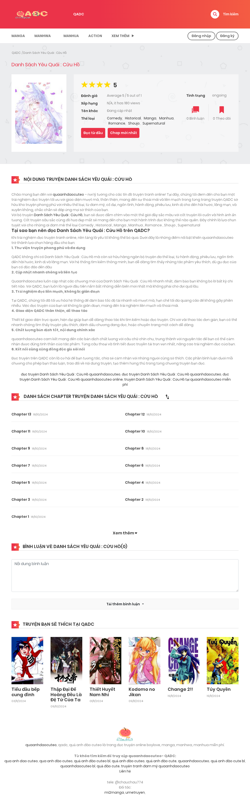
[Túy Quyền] (223, 660)
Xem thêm (120, 35)
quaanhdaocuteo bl (77, 766)
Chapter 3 (20, 499)
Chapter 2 (134, 499)
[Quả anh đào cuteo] (125, 733)
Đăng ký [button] (227, 35)
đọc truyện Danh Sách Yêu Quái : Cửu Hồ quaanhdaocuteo (70, 374)
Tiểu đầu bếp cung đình (25, 692)
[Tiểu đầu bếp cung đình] (27, 660)
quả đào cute (108, 766)
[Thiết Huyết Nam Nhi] (105, 660)
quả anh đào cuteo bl (92, 761)
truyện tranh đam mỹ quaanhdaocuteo (155, 766)
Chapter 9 (20, 448)
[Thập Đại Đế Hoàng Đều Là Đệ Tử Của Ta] (66, 660)
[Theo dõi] (221, 110)
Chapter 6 (134, 465)
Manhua (71, 35)
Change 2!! (180, 689)
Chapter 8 (134, 448)
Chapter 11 (20, 431)
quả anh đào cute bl (228, 761)
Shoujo (134, 123)
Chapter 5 (20, 482)
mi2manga (114, 792)
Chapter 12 (135, 414)
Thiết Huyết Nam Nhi (102, 692)
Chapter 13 (21, 414)
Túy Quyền (219, 689)
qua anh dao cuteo (21, 761)
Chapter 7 (20, 465)
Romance (116, 123)
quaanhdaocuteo (68, 194)
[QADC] (32, 13)
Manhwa (42, 35)
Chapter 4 (134, 482)
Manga (18, 35)
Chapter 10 (135, 431)
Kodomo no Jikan (142, 692)
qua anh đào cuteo (56, 761)
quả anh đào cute (161, 761)
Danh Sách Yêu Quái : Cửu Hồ (45, 53)
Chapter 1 (20, 516)
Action (95, 35)
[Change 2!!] (183, 660)
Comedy (114, 118)
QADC (78, 14)
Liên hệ (125, 771)
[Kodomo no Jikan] (144, 660)
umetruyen (135, 792)
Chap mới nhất (123, 132)
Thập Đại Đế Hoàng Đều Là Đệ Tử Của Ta (66, 694)
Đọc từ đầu (93, 132)
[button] (215, 14)
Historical (133, 118)
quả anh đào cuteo (128, 761)
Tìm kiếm (231, 14)
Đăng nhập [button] (201, 35)
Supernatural (154, 123)
